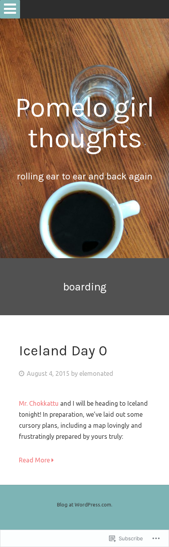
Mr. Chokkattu (39, 403)
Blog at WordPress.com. (84, 504)
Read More (35, 460)
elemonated (96, 373)
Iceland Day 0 (63, 350)
